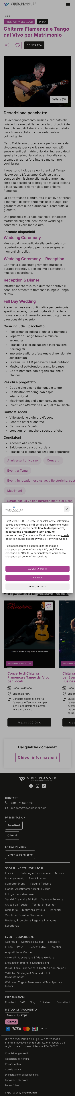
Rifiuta (37, 577)
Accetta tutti (37, 568)
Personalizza (37, 586)
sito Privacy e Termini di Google (49, 538)
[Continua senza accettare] (67, 509)
